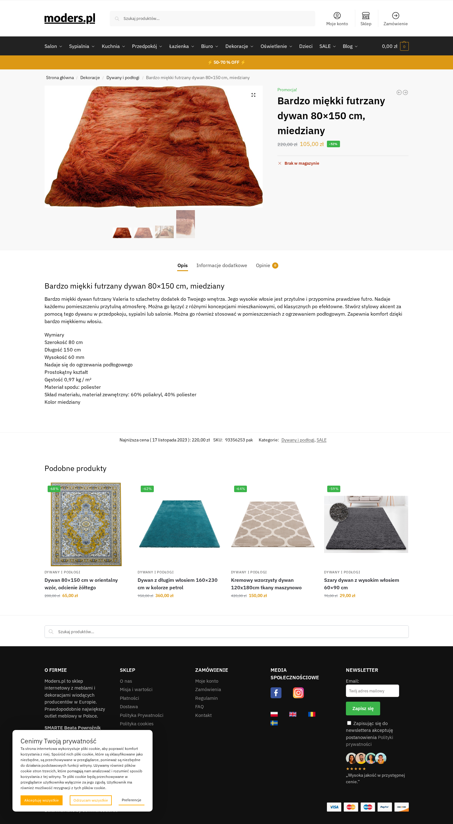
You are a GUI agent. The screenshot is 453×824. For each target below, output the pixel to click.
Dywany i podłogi (122, 77)
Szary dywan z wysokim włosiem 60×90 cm (361, 584)
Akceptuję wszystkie (41, 800)
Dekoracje (90, 77)
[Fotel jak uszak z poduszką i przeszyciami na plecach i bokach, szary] (399, 92)
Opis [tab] (182, 265)
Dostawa (129, 706)
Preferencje (131, 800)
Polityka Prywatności (141, 715)
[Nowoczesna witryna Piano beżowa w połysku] (405, 92)
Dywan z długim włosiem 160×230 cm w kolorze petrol (178, 584)
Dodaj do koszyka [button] (86, 609)
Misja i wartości (136, 689)
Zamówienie (396, 23)
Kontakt (203, 715)
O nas (126, 681)
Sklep (366, 23)
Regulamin (206, 698)
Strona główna (60, 77)
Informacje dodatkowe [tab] (221, 265)
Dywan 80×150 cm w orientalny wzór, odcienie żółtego (81, 584)
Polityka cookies (136, 724)
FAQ (199, 706)
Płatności (129, 698)
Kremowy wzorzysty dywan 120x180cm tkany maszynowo (266, 584)
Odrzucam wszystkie (90, 800)
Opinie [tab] (266, 265)
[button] (395, 46)
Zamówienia (208, 689)
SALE (322, 440)
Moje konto (337, 23)
